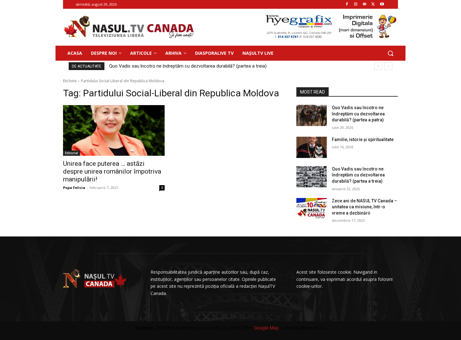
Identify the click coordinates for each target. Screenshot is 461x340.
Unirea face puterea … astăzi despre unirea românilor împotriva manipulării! (112, 171)
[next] (388, 66)
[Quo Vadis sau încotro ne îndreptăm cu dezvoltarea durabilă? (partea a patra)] (311, 115)
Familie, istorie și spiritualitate (363, 139)
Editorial (71, 153)
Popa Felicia (74, 187)
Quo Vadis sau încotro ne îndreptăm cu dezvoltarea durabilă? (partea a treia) (188, 66)
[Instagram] (355, 4)
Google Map (266, 327)
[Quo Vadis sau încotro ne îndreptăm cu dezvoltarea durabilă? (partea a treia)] (311, 176)
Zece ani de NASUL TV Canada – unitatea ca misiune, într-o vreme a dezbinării (364, 207)
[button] (390, 53)
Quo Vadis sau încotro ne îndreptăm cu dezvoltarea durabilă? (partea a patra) (358, 113)
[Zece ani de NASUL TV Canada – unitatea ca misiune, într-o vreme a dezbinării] (311, 208)
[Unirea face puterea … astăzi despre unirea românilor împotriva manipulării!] (114, 130)
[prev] (378, 66)
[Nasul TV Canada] (129, 27)
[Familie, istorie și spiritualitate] (311, 147)
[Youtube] (381, 4)
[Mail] (364, 4)
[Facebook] (347, 4)
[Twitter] (373, 4)
